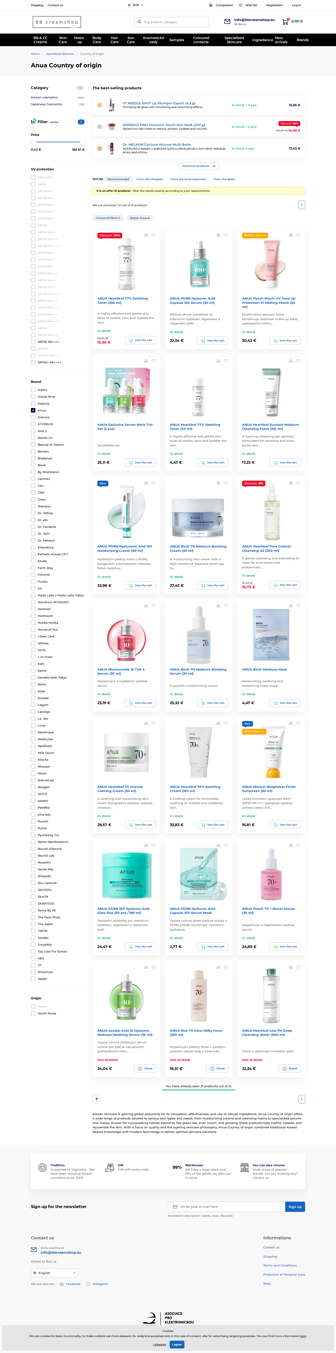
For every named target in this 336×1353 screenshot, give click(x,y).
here (303, 1336)
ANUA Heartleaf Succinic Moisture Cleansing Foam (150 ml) (270, 427)
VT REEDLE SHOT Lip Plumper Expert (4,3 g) (159, 103)
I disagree (159, 1344)
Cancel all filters (107, 218)
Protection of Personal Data (284, 1274)
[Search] (139, 22)
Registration (274, 5)
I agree (177, 1344)
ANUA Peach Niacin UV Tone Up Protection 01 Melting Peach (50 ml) (269, 302)
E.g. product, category (160, 22)
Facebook (73, 1284)
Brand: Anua (139, 218)
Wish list (251, 5)
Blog (266, 1283)
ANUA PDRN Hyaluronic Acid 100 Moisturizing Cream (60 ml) (124, 548)
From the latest (224, 179)
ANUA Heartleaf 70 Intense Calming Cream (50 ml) (120, 789)
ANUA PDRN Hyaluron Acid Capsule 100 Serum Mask (192, 911)
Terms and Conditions (280, 1265)
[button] (199, 166)
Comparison (224, 5)
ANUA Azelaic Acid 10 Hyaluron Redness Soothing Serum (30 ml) (124, 1033)
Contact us (55, 5)
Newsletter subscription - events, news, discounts (200, 1215)
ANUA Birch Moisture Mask (264, 669)
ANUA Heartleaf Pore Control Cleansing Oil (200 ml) (266, 548)
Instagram (100, 1284)
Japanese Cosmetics (58, 104)
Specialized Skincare (60, 53)
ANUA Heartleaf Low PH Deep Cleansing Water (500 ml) (267, 1033)
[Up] (97, 1099)
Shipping (37, 5)
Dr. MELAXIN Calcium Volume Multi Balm (157, 144)
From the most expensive (188, 179)
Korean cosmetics (58, 97)
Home (35, 53)
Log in (296, 5)
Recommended (118, 179)
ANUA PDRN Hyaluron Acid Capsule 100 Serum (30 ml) (192, 300)
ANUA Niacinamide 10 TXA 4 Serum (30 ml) (121, 671)
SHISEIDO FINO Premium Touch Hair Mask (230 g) (164, 125)
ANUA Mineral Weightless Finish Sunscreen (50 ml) (269, 789)
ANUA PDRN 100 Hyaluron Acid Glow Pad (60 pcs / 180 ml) (123, 911)
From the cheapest (150, 179)
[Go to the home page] (57, 22)
